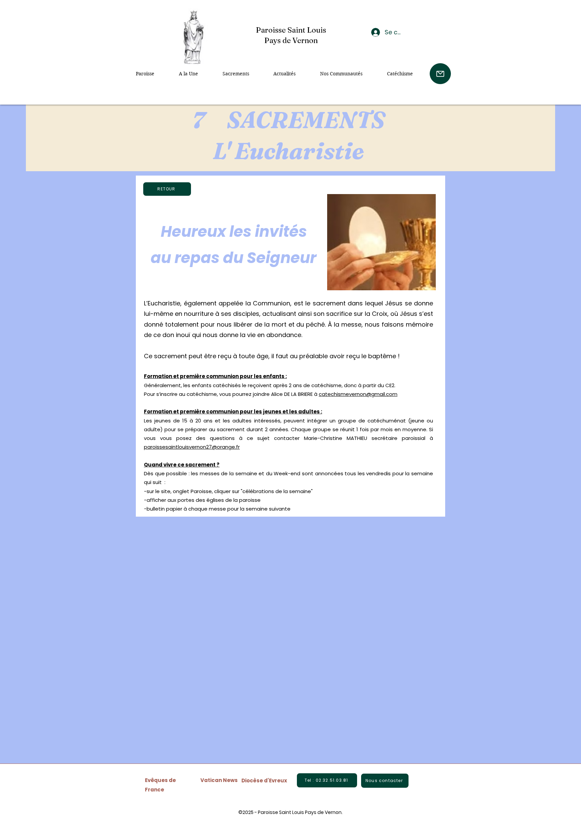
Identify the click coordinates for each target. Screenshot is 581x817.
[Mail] (440, 73)
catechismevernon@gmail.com (358, 394)
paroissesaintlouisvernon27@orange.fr (192, 446)
